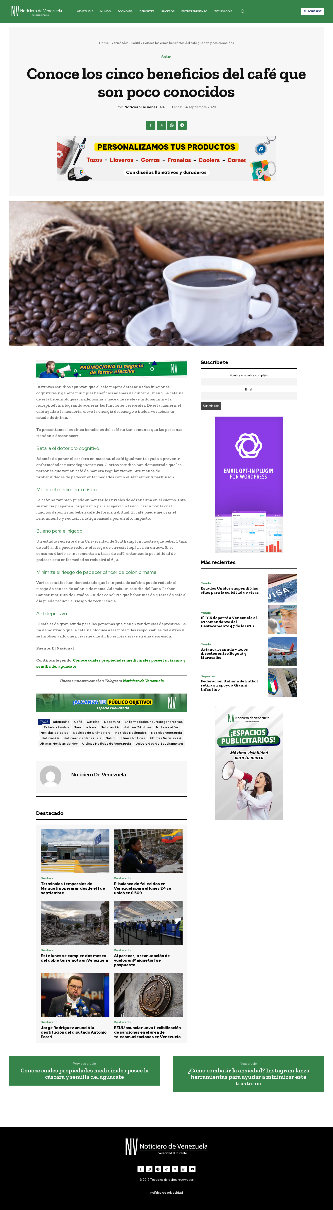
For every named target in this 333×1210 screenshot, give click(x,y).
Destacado (49, 878)
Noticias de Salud (55, 733)
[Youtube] (192, 1169)
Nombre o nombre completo (248, 375)
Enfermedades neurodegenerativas (154, 722)
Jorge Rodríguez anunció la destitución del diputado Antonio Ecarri (73, 1032)
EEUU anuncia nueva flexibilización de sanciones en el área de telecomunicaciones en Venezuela (147, 1032)
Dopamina (112, 722)
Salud (135, 43)
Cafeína (93, 722)
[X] (161, 125)
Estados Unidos (56, 727)
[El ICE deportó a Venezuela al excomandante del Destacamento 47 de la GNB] (282, 619)
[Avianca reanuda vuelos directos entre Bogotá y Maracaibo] (282, 651)
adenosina (61, 722)
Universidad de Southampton (159, 744)
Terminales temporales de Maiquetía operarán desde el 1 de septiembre (73, 888)
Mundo (206, 583)
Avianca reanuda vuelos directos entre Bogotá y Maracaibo (224, 653)
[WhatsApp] (171, 125)
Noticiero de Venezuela (145, 107)
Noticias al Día (167, 727)
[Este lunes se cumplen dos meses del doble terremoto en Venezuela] (75, 923)
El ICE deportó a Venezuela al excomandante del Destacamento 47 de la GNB (229, 621)
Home (104, 43)
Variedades (119, 43)
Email (248, 389)
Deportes (208, 676)
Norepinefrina (85, 727)
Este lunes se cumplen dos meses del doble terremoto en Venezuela (74, 958)
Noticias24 (50, 738)
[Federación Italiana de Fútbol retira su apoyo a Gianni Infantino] (282, 682)
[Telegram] (182, 125)
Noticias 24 (110, 727)
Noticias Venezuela (166, 733)
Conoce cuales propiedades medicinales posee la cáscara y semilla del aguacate (85, 1073)
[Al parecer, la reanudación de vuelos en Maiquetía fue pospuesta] (148, 923)
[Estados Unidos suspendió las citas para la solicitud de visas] (282, 588)
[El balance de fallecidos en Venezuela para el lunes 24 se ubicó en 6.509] (148, 851)
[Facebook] (150, 125)
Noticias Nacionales (131, 733)
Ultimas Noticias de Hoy (59, 744)
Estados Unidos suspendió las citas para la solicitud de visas (230, 590)
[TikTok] (166, 1169)
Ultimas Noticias (132, 738)
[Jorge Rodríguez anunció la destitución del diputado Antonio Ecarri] (75, 995)
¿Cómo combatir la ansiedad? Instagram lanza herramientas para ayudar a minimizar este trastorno (248, 1077)
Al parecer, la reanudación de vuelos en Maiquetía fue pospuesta (142, 960)
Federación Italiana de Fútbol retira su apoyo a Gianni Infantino (229, 685)
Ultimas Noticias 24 (165, 738)
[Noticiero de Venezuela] (53, 776)
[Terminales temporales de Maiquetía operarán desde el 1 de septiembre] (75, 851)
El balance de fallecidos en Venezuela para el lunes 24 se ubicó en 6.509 (142, 888)
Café (78, 722)
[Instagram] (149, 1169)
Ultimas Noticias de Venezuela (106, 744)
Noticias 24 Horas (137, 727)
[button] (243, 11)
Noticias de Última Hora (92, 733)
